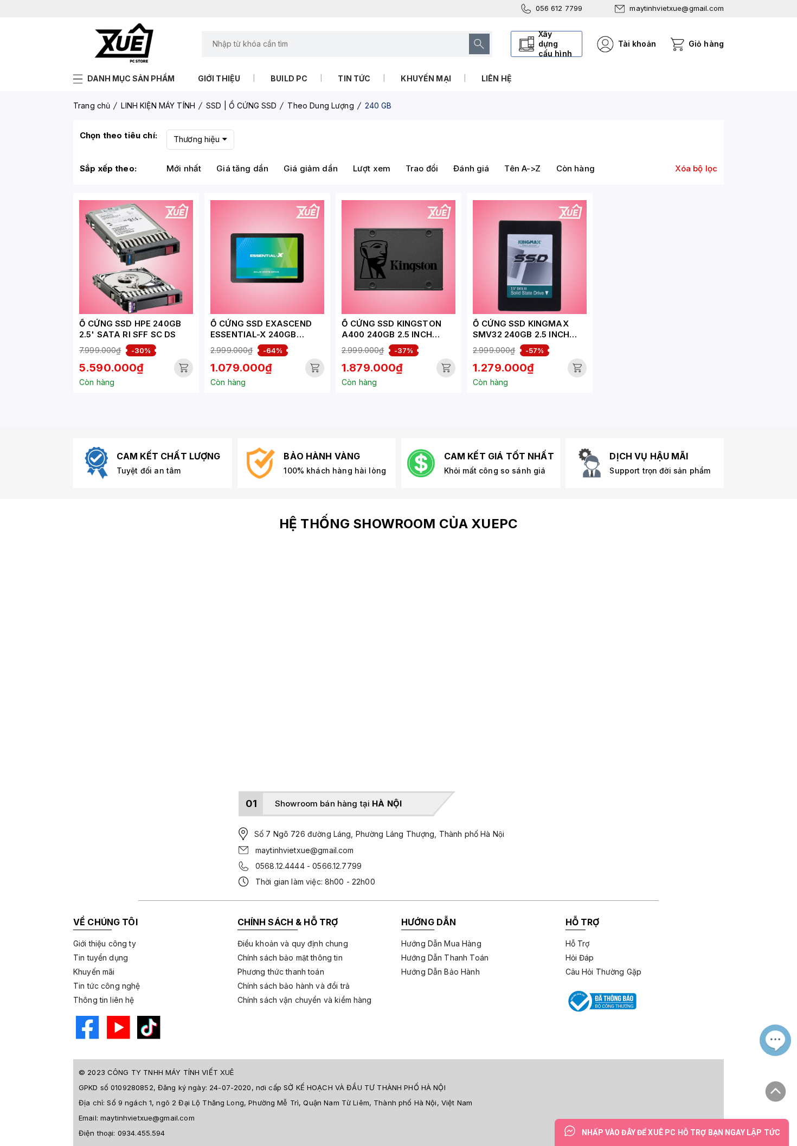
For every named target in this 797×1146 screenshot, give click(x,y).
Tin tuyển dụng (100, 957)
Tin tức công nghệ (106, 985)
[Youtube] (117, 1029)
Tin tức (354, 78)
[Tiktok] (147, 1029)
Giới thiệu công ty (104, 943)
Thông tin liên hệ (103, 999)
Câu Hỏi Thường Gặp (603, 971)
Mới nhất (183, 168)
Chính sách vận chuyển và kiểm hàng (304, 999)
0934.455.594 (141, 1133)
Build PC (289, 78)
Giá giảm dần (311, 168)
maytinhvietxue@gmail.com (676, 8)
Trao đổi (422, 168)
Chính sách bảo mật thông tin (290, 957)
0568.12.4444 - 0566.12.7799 (308, 865)
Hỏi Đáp (579, 957)
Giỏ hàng (706, 43)
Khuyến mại (426, 78)
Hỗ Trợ (577, 943)
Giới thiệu (219, 78)
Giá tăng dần (242, 168)
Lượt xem (371, 168)
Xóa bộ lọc (696, 168)
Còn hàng (575, 168)
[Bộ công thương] (601, 1001)
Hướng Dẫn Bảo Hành (440, 971)
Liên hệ (496, 78)
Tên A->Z (522, 168)
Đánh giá (471, 168)
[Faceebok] (86, 1029)
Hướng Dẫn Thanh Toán (445, 957)
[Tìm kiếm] (479, 44)
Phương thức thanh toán (280, 971)
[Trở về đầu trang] (776, 1087)
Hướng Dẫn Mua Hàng (441, 943)
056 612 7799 (559, 8)
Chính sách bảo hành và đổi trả (293, 985)
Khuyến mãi (94, 971)
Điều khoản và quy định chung (292, 943)
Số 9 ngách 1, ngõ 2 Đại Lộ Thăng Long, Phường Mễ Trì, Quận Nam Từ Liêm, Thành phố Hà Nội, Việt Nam (289, 1102)
